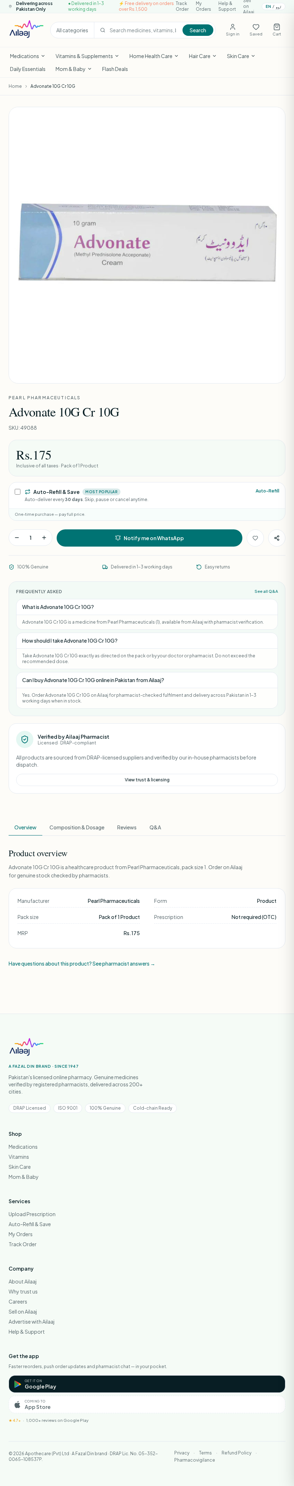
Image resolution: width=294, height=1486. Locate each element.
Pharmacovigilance (194, 1460)
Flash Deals (115, 69)
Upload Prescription (32, 1214)
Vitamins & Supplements (84, 56)
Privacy (181, 1453)
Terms (205, 1453)
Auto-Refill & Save (30, 1224)
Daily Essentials (28, 69)
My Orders (203, 6)
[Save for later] (255, 538)
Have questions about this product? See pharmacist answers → (82, 963)
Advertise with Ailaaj (31, 1321)
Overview (25, 827)
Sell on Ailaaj (23, 1311)
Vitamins (19, 1156)
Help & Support (227, 6)
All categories (72, 30)
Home (15, 86)
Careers (18, 1301)
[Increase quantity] (44, 537)
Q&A (155, 827)
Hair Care (199, 56)
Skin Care (238, 56)
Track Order (182, 6)
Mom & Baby (71, 69)
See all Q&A (266, 591)
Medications (24, 56)
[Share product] (276, 538)
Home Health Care (150, 56)
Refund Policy (236, 1453)
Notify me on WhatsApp (154, 538)
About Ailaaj (23, 1281)
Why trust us (23, 1291)
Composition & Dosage (76, 827)
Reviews (127, 827)
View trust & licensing (147, 779)
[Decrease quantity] (16, 537)
